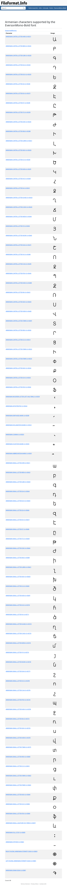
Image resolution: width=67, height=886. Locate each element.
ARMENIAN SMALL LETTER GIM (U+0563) (18, 482)
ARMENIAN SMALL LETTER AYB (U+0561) (18, 463)
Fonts (51, 8)
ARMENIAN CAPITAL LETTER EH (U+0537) (18, 93)
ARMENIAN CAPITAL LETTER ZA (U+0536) (18, 84)
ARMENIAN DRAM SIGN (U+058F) (16, 870)
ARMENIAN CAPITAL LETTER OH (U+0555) (18, 378)
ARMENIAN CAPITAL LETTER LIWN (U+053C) (19, 141)
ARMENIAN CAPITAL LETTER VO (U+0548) (18, 254)
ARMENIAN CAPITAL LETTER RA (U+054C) (18, 292)
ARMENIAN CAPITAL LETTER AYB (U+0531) (18, 36)
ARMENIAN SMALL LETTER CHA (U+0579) (18, 690)
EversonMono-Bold (60, 8)
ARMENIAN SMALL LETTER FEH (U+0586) (18, 813)
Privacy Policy (34, 884)
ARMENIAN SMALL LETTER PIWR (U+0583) (18, 785)
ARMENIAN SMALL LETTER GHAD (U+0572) (19, 624)
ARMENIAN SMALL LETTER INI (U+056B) (18, 558)
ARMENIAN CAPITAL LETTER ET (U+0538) (18, 103)
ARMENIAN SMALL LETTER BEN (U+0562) (18, 472)
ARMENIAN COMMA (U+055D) (15, 434)
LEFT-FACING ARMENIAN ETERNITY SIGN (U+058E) (21, 861)
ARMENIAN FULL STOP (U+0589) (15, 832)
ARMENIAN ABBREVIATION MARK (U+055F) (19, 453)
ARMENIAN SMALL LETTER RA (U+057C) (17, 719)
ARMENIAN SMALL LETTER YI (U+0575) (17, 652)
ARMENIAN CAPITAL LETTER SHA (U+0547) (18, 245)
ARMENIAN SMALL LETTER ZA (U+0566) (17, 510)
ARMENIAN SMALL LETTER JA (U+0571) (17, 614)
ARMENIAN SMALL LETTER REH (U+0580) (18, 757)
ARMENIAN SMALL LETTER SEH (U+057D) (18, 728)
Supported (8, 30)
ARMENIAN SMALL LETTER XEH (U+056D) (18, 577)
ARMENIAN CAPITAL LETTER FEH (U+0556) (18, 387)
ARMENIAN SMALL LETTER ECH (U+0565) (18, 501)
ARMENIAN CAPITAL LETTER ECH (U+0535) (18, 74)
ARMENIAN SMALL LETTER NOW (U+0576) (18, 662)
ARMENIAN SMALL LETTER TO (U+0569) (18, 539)
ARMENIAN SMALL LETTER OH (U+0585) (18, 804)
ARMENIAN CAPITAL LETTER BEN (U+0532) (18, 46)
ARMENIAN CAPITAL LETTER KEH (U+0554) (18, 368)
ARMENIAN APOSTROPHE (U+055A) (16, 406)
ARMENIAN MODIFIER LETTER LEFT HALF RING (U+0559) (23, 396)
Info (40, 8)
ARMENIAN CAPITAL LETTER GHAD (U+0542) (19, 197)
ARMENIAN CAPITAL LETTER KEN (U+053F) (18, 169)
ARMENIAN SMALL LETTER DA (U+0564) (18, 491)
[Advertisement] (35, 15)
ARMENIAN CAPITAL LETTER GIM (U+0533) (18, 55)
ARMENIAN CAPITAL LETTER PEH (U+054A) (18, 273)
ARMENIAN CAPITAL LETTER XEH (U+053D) (18, 150)
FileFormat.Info (33, 8)
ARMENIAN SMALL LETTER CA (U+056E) (17, 586)
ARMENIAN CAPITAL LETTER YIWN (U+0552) (19, 349)
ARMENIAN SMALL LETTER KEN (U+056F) (18, 595)
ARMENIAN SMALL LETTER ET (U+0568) (17, 529)
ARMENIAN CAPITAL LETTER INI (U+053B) (18, 131)
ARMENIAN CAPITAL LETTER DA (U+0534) (18, 65)
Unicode (45, 8)
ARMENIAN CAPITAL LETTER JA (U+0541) (18, 188)
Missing (14, 30)
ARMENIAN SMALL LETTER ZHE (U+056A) (18, 548)
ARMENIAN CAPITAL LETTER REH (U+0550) (18, 330)
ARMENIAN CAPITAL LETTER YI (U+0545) (18, 226)
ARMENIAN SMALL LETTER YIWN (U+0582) (18, 776)
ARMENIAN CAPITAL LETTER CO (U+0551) (18, 340)
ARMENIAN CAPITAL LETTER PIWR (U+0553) (19, 359)
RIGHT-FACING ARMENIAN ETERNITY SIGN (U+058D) (21, 851)
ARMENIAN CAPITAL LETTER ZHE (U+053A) (18, 122)
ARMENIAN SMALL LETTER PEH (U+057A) (18, 700)
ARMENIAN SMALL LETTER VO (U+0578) (18, 681)
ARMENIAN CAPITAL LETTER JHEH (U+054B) (19, 283)
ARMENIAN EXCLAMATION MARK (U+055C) (19, 425)
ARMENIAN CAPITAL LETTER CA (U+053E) (18, 160)
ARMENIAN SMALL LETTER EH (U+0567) (17, 520)
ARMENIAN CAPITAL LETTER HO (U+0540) (18, 179)
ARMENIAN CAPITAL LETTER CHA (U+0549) (18, 264)
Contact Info (43, 884)
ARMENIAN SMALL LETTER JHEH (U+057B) (18, 709)
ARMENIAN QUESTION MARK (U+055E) (17, 444)
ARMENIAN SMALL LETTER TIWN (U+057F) (18, 747)
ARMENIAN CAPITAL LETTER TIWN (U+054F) (19, 321)
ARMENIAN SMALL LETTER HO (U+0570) (18, 605)
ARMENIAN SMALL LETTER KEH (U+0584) (18, 794)
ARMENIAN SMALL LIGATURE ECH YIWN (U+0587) (21, 823)
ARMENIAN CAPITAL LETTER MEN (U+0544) (19, 216)
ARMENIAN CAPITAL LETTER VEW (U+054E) (18, 311)
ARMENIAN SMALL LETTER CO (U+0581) (18, 766)
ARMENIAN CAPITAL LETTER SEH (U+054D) (18, 302)
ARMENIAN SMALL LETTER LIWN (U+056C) (18, 567)
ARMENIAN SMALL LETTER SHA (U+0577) (18, 671)
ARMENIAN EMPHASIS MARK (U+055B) (17, 415)
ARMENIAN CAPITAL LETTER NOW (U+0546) (19, 235)
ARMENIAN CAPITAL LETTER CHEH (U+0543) (19, 207)
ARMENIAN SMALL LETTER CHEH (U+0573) (18, 633)
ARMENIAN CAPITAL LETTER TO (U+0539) (18, 112)
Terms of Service (25, 884)
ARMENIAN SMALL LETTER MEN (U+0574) (18, 643)
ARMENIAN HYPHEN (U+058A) (15, 842)
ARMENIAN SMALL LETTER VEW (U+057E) (18, 738)
